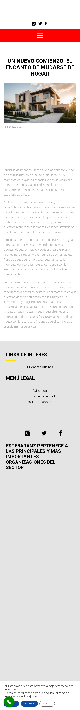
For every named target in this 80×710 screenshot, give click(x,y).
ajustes (33, 696)
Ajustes (47, 703)
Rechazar (29, 703)
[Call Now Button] (9, 701)
